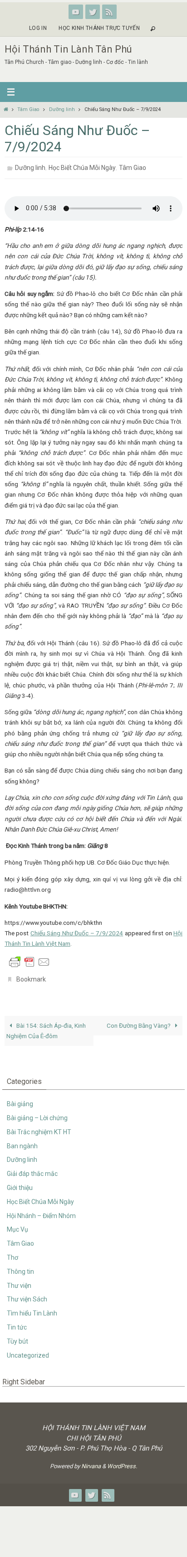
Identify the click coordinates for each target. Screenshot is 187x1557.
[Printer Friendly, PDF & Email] (29, 958)
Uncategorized (28, 1350)
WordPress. (122, 1461)
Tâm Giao (28, 109)
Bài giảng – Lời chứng (37, 1113)
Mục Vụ (17, 1224)
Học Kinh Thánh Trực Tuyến (99, 28)
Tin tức (17, 1322)
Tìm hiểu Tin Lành (32, 1308)
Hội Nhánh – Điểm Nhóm (41, 1210)
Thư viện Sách (27, 1294)
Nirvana (91, 1461)
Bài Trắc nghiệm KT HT (39, 1127)
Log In (38, 28)
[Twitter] (92, 12)
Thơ (12, 1252)
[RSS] (109, 12)
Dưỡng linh (62, 109)
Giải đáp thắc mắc (32, 1168)
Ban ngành (22, 1140)
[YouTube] (76, 12)
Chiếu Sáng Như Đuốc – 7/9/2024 (76, 930)
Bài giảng (20, 1098)
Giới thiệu (20, 1182)
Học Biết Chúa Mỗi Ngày (82, 166)
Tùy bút (17, 1336)
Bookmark (31, 976)
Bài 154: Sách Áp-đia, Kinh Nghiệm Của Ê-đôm (46, 1026)
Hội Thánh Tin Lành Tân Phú (68, 49)
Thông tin (20, 1266)
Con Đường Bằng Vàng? (139, 1020)
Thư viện (19, 1280)
